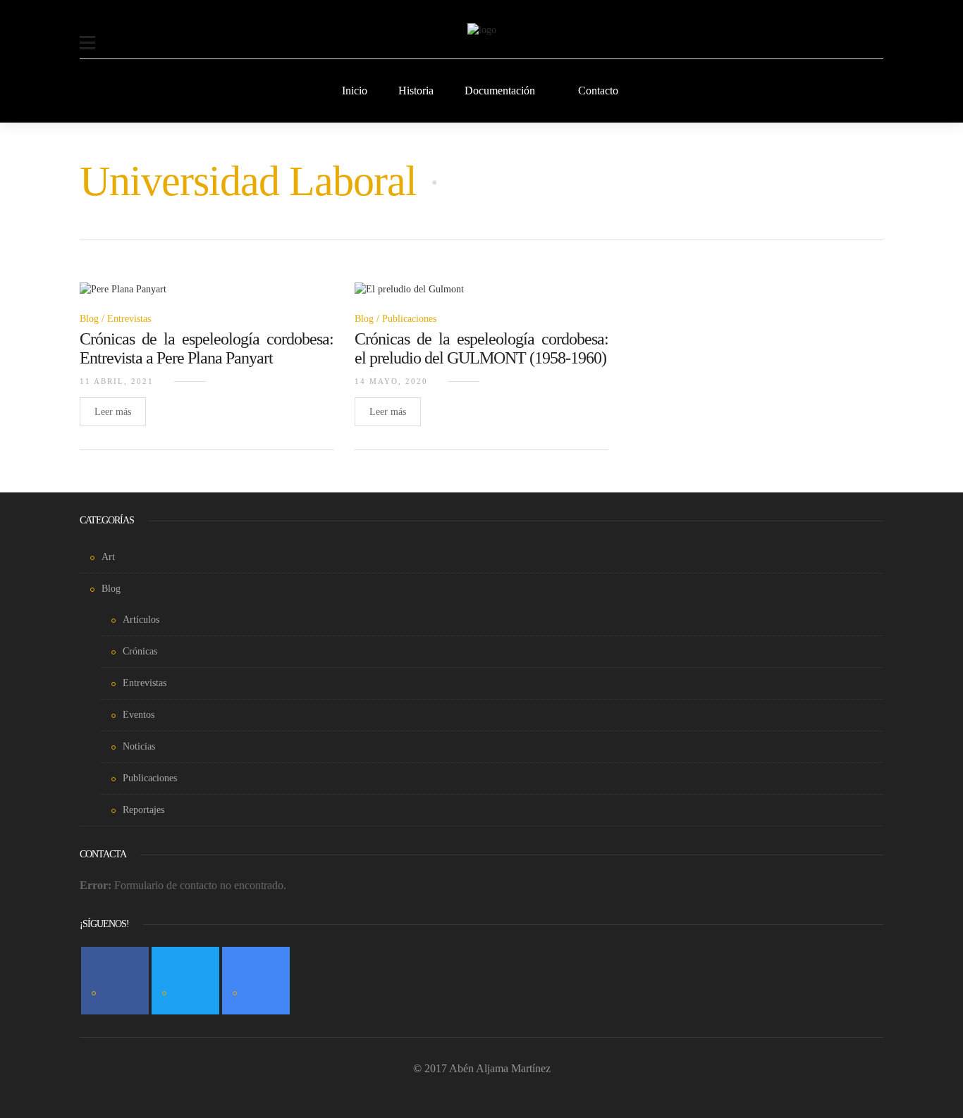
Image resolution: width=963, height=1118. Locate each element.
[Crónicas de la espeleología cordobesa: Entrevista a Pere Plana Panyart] (123, 297)
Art (108, 557)
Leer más (112, 411)
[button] (87, 33)
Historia (416, 91)
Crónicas (140, 651)
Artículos (141, 619)
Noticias (139, 746)
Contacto (598, 91)
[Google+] (256, 980)
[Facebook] (115, 980)
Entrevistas (129, 318)
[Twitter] (185, 980)
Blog (89, 318)
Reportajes (143, 810)
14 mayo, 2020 (391, 381)
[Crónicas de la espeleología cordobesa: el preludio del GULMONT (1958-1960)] (409, 297)
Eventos (138, 714)
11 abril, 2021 (117, 381)
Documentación (500, 91)
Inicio (354, 91)
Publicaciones (409, 318)
